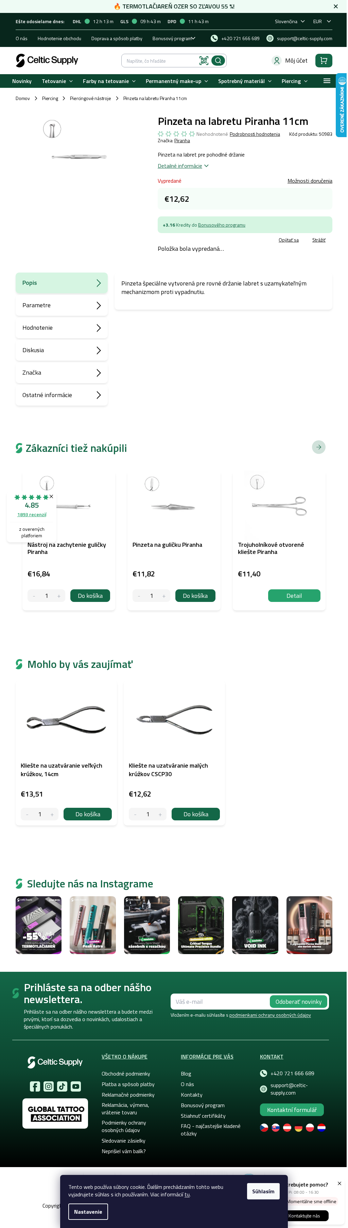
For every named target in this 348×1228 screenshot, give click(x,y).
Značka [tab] (31, 372)
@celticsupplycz (62, 1086)
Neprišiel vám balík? (124, 1151)
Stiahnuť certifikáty (203, 1115)
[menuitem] (22, 81)
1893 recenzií (31, 514)
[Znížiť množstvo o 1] (27, 814)
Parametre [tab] (36, 305)
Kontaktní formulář (292, 1109)
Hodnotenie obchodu (59, 38)
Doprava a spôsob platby (116, 38)
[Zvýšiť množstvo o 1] (52, 814)
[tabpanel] (66, 753)
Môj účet (296, 60)
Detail (294, 595)
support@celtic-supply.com (289, 1088)
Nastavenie (88, 1212)
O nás (22, 38)
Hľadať (218, 60)
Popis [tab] (29, 282)
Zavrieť (207, 240)
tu (187, 1194)
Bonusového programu (221, 224)
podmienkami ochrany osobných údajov (270, 1014)
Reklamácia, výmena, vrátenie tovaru (125, 1108)
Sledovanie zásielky (123, 1140)
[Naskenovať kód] (204, 60)
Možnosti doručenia (310, 180)
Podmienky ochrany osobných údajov (124, 1126)
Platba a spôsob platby (128, 1084)
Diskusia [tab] (33, 350)
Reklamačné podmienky (128, 1094)
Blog (186, 1073)
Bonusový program (172, 38)
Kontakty (192, 1094)
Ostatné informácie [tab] (47, 394)
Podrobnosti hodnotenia (255, 134)
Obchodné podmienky (126, 1073)
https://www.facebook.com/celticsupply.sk (35, 1086)
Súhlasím (263, 1191)
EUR (317, 21)
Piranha (182, 140)
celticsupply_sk (49, 1086)
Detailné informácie (180, 166)
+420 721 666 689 (292, 1073)
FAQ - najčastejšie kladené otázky (211, 1129)
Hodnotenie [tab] (37, 327)
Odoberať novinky (299, 1001)
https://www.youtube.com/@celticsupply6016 (76, 1086)
